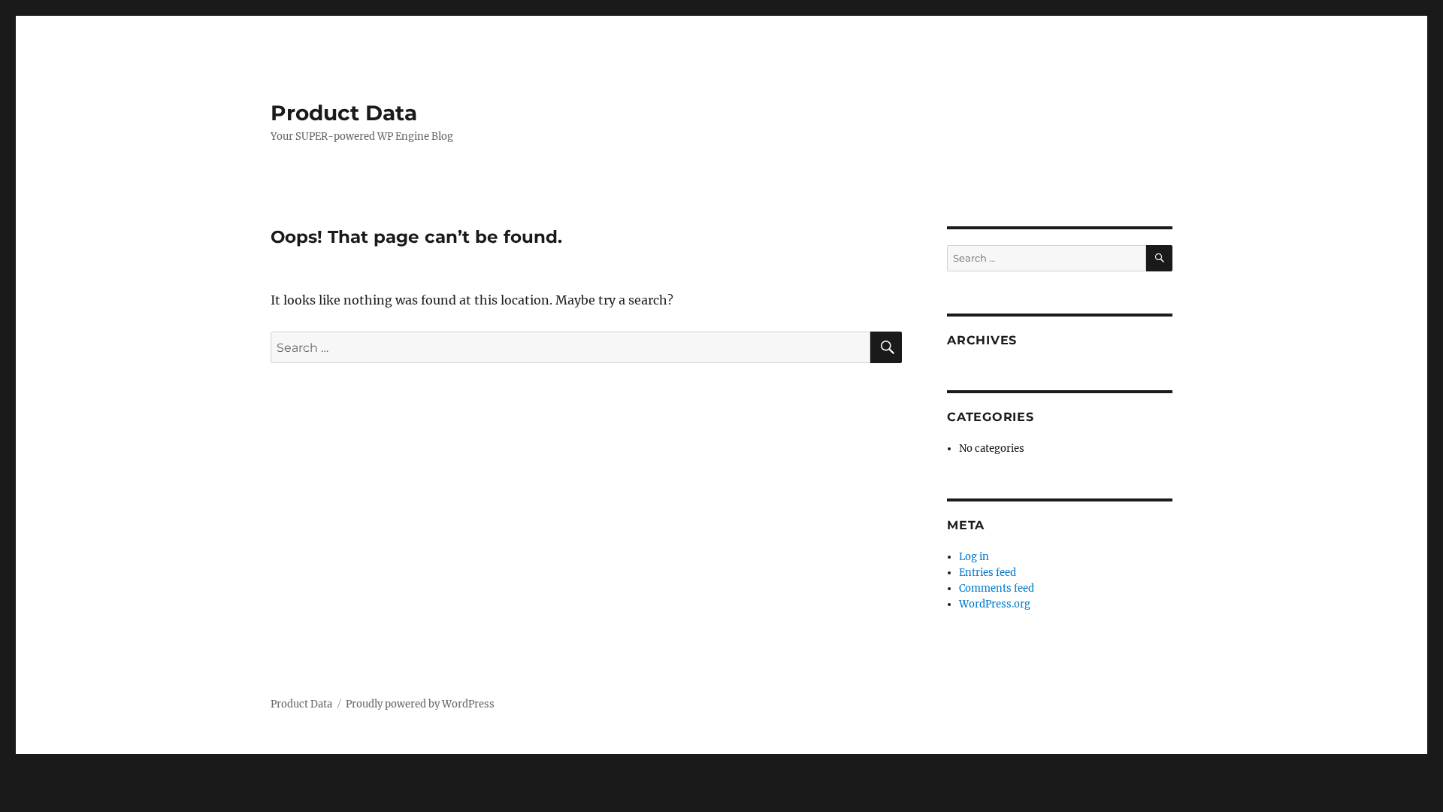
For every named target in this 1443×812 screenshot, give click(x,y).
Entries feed (987, 572)
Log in (974, 556)
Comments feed (996, 588)
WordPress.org (994, 604)
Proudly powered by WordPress (420, 704)
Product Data (344, 113)
